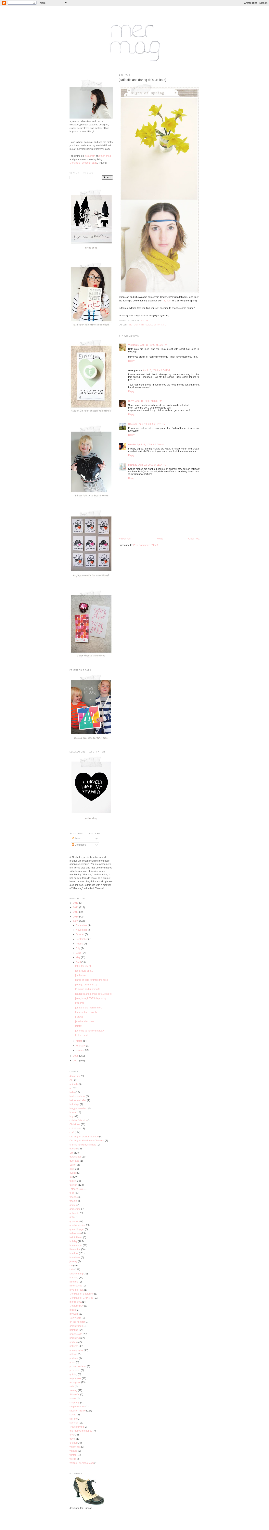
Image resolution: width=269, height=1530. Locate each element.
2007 (76, 1060)
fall (71, 1176)
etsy (72, 1169)
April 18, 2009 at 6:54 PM (156, 370)
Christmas (75, 1124)
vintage (73, 1450)
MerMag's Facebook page (83, 162)
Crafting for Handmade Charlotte (87, 1140)
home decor (76, 1245)
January (80, 1050)
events (73, 1172)
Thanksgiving (77, 1426)
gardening (75, 1209)
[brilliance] (80, 975)
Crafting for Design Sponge (84, 1136)
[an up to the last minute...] (89, 1007)
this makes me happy (81, 1430)
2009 (76, 921)
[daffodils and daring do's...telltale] (142, 80)
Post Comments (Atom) (145, 545)
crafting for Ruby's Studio (83, 1144)
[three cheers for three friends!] (91, 980)
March (79, 1041)
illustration (75, 1249)
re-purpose (75, 1378)
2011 (76, 912)
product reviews (78, 1366)
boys (72, 1116)
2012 (76, 907)
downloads (75, 1156)
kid (71, 1265)
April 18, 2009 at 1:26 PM (153, 345)
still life (73, 1418)
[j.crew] (79, 1016)
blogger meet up (78, 1108)
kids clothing (76, 1273)
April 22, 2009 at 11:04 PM (152, 464)
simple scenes (77, 1406)
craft (72, 1132)
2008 (76, 1056)
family (73, 1181)
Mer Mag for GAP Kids (81, 1297)
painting (74, 1330)
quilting (73, 1374)
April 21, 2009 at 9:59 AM (150, 444)
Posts (77, 838)
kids (72, 1269)
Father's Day (76, 1189)
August (80, 943)
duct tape (74, 1160)
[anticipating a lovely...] (87, 1012)
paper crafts (76, 1334)
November (82, 930)
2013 (76, 903)
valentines (75, 1447)
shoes (73, 1398)
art (71, 1088)
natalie (132, 444)
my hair (167, 300)
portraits (74, 1358)
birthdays (74, 1104)
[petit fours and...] (84, 970)
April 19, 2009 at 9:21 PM (152, 424)
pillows (73, 1354)
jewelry (73, 1261)
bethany (132, 464)
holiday (73, 1241)
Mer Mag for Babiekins (82, 1293)
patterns (74, 1346)
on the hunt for (77, 1322)
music (73, 1310)
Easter (73, 1164)
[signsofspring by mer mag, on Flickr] (159, 293)
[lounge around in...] (85, 984)
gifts (72, 1217)
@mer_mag (104, 156)
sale (72, 1386)
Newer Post (125, 538)
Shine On (75, 1394)
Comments (80, 844)
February (81, 1045)
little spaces (76, 1285)
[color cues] (81, 1035)
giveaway (75, 1221)
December (82, 925)
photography (136, 325)
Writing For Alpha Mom (82, 1463)
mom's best (76, 1301)
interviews (75, 1257)
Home (160, 538)
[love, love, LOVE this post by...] (91, 998)
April (78, 962)
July (78, 948)
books (73, 1112)
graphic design (77, 1225)
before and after (78, 1100)
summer (74, 1422)
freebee (74, 1197)
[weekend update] (84, 1021)
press (72, 1362)
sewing (73, 1390)
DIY (71, 1152)
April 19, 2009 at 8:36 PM (148, 401)
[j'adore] (79, 1003)
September (82, 939)
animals (74, 1084)
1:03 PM (144, 321)
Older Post (193, 538)
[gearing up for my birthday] (89, 1030)
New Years (75, 1318)
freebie (73, 1201)
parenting (75, 1338)
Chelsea (132, 424)
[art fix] (78, 1026)
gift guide (74, 1213)
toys (72, 1434)
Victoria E (133, 345)
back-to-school (77, 1096)
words (73, 1459)
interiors (74, 1253)
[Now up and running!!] (87, 989)
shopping (75, 1402)
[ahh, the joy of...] (84, 966)
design (73, 1148)
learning (74, 1277)
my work (74, 1313)
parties (73, 1342)
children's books (78, 1120)
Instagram (89, 156)
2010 (76, 916)
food (72, 1193)
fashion (73, 1184)
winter (73, 1455)
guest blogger (77, 1229)
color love (75, 1128)
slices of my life (156, 325)
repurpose (75, 1382)
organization (76, 1326)
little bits (74, 1281)
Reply (131, 361)
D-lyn (131, 401)
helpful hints (76, 1237)
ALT (72, 1080)
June (79, 953)
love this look (76, 1289)
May (78, 957)
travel (72, 1438)
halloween (75, 1233)
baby (72, 1092)
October (80, 934)
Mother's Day (76, 1305)
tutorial (73, 1442)
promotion (75, 1370)
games (73, 1205)
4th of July (75, 1076)
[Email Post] (149, 321)
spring (73, 1414)
